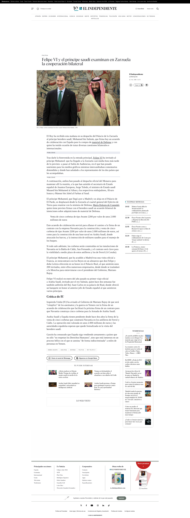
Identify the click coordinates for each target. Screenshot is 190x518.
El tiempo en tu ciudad (46, 8)
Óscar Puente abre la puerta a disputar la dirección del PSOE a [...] (141, 220)
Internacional (62, 16)
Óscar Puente (28, 1)
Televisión (113, 16)
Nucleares (69, 1)
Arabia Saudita (53, 350)
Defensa (73, 350)
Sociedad (79, 16)
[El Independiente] (95, 9)
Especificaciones (87, 483)
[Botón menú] (32, 9)
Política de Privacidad (61, 511)
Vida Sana (121, 16)
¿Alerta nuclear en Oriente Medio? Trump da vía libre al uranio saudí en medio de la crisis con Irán (68, 374)
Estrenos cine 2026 (102, 1)
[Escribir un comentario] (146, 85)
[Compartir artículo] (130, 85)
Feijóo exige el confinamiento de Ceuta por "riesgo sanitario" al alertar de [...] (141, 239)
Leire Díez (60, 485)
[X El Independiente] (81, 505)
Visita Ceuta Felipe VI (60, 1)
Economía (52, 16)
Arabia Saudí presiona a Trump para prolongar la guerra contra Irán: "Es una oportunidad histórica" (104, 386)
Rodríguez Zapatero (63, 477)
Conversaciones (139, 16)
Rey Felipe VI (91, 350)
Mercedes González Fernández (66, 488)
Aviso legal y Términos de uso (77, 511)
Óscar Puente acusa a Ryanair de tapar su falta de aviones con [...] (141, 229)
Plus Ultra (60, 475)
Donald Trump (77, 1)
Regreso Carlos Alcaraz (121, 1)
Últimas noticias (14, 1)
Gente (87, 16)
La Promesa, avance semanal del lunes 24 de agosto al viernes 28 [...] (140, 249)
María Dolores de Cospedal (106, 205)
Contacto (84, 470)
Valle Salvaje (132, 1)
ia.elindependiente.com (117, 488)
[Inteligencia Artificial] (118, 484)
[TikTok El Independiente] (109, 506)
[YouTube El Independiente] (92, 506)
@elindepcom (133, 76)
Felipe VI (97, 157)
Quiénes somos (86, 480)
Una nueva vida (141, 1)
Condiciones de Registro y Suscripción (98, 511)
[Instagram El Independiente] (98, 506)
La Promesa (111, 1)
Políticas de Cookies (116, 511)
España (44, 16)
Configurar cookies (129, 511)
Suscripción (85, 472)
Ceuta (21, 1)
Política (45, 55)
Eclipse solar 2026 (62, 470)
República (50, 1)
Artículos (95, 18)
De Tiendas (151, 16)
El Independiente (136, 74)
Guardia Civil (61, 483)
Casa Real (64, 350)
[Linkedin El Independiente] (103, 506)
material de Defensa (101, 142)
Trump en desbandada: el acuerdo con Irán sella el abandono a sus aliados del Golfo (105, 373)
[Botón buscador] (158, 9)
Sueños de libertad (152, 1)
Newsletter (85, 475)
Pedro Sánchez (61, 480)
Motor (129, 16)
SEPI (58, 472)
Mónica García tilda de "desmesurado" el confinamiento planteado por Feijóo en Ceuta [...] (140, 210)
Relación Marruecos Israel (40, 1)
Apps (83, 477)
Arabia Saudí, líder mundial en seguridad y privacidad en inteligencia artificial (69, 385)
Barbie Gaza (92, 1)
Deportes (94, 16)
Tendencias (103, 16)
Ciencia (72, 16)
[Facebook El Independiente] (86, 506)
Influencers (85, 1)
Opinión (38, 16)
